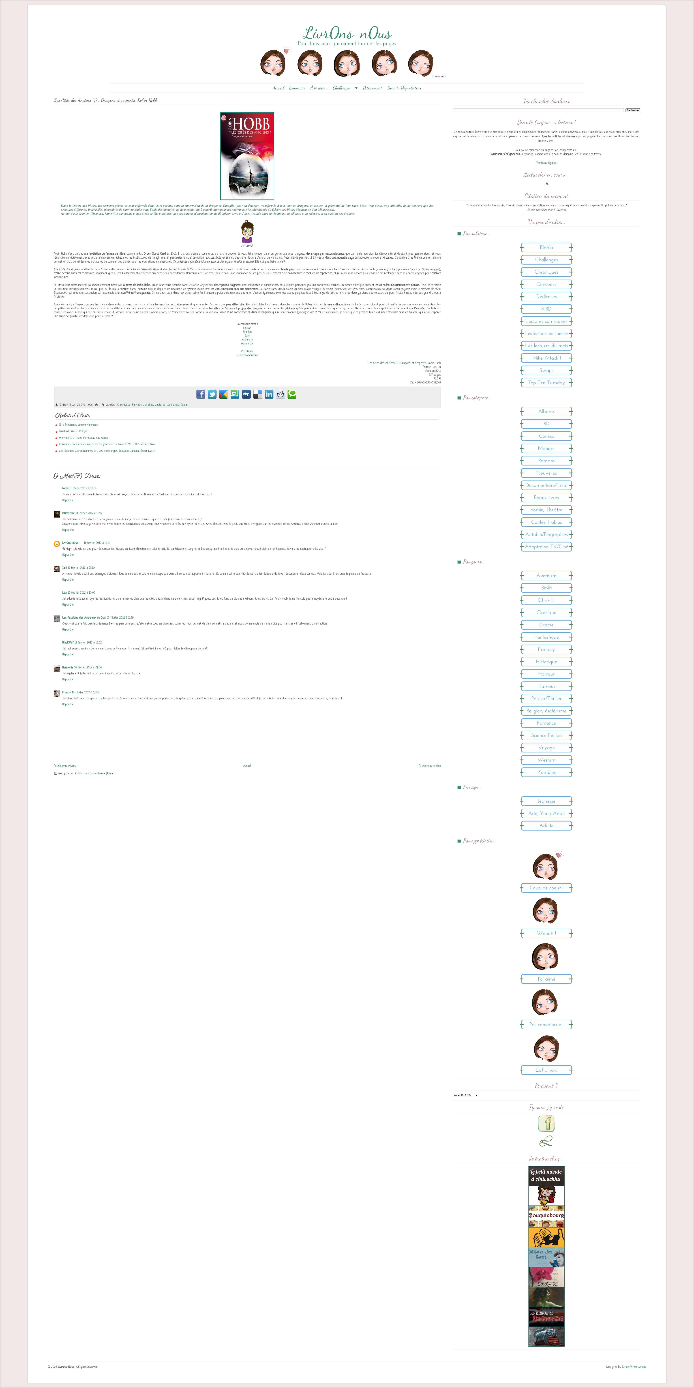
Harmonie (67, 667)
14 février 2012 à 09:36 (88, 667)
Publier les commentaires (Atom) (94, 773)
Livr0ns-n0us (70, 543)
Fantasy (137, 405)
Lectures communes (167, 405)
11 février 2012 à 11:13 (97, 543)
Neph (65, 488)
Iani (247, 336)
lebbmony (247, 339)
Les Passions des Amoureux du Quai (84, 617)
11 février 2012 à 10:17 (83, 488)
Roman (184, 405)
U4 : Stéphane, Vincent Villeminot (78, 425)
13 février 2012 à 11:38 (120, 617)
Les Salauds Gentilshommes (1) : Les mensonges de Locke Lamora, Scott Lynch (107, 451)
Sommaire (297, 88)
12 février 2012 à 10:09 (81, 593)
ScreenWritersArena (634, 1367)
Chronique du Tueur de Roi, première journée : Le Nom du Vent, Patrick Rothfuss (107, 444)
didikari (247, 328)
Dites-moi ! (372, 88)
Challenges (341, 88)
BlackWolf (68, 642)
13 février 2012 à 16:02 (88, 642)
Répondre (68, 500)
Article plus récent (65, 765)
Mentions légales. (546, 163)
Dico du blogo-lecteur (404, 88)
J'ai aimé (148, 405)
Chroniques (123, 405)
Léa (64, 593)
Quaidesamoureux (247, 355)
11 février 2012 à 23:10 (81, 568)
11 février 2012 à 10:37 (89, 513)
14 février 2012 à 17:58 (85, 692)
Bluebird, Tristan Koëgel (73, 431)
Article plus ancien (430, 765)
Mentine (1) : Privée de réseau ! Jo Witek (83, 438)
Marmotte (247, 343)
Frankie (247, 332)
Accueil (278, 88)
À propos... (319, 88)
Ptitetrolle (247, 351)
